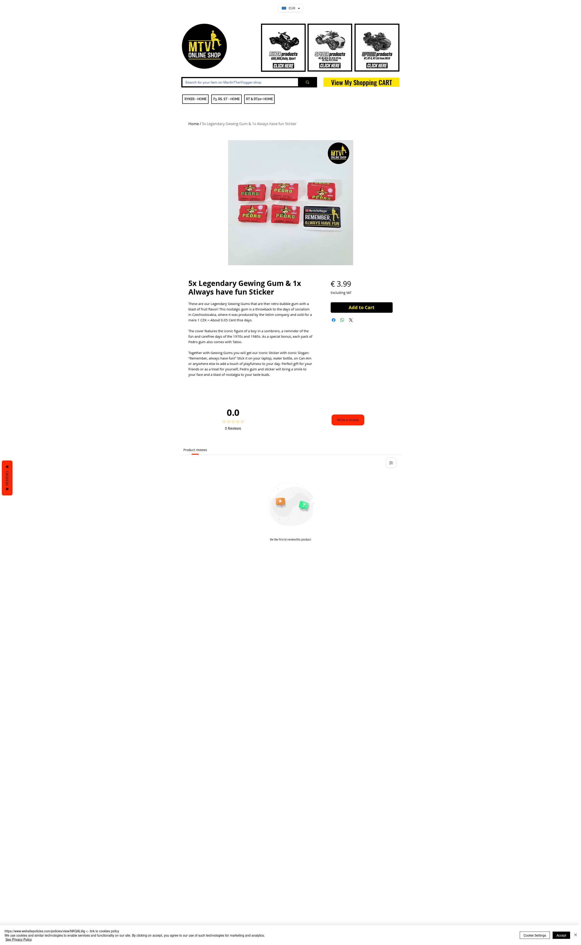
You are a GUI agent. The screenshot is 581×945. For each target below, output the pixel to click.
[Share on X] (351, 320)
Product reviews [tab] (195, 450)
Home (193, 123)
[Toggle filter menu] (391, 463)
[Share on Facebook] (333, 320)
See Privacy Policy (18, 939)
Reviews (7, 477)
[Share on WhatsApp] (342, 320)
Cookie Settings (535, 935)
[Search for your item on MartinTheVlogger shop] (307, 82)
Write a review (348, 420)
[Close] (575, 935)
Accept (561, 935)
